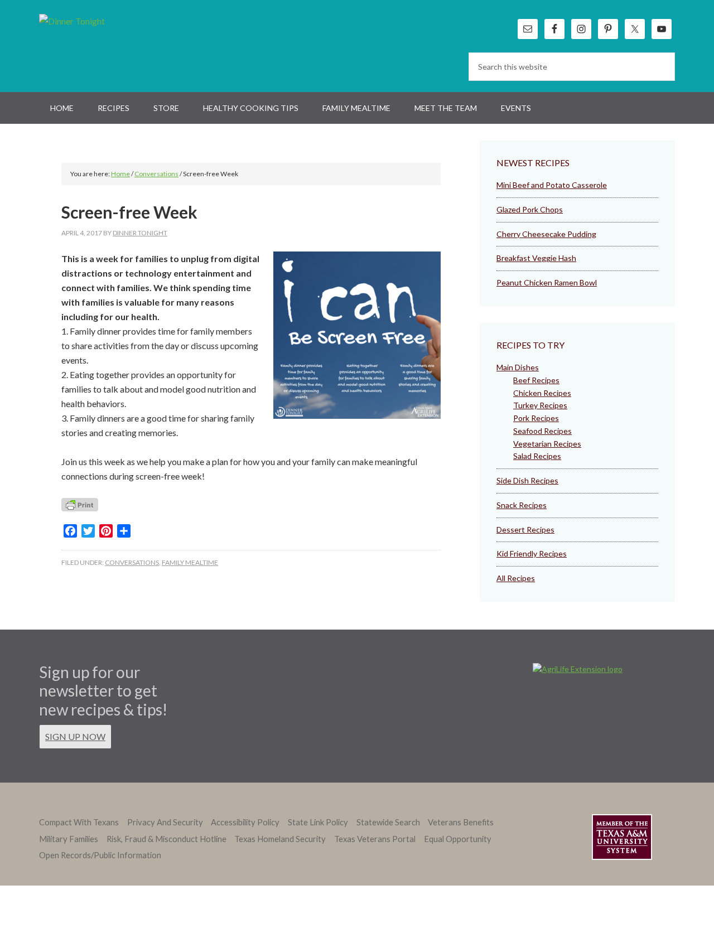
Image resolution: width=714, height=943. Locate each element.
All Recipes (515, 578)
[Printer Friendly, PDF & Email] (79, 507)
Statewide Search (388, 822)
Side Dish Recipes (527, 480)
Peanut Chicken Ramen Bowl (546, 282)
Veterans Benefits (461, 822)
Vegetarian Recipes (547, 443)
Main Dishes (517, 367)
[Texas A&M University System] (622, 839)
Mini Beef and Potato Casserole (551, 185)
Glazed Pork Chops (529, 209)
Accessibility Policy (245, 822)
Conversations (132, 562)
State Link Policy (318, 822)
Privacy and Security (165, 822)
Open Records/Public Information (100, 855)
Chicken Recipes (542, 393)
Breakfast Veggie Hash (536, 258)
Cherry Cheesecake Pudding (546, 234)
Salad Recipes (537, 456)
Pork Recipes (536, 418)
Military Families (68, 839)
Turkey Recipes (540, 405)
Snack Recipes (521, 505)
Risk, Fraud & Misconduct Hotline (166, 839)
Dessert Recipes (525, 529)
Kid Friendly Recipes (531, 553)
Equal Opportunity (457, 839)
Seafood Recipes (542, 431)
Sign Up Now (75, 736)
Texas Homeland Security (280, 839)
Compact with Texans (79, 822)
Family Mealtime (190, 562)
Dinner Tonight (99, 44)
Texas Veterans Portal (375, 839)
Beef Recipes (536, 380)
